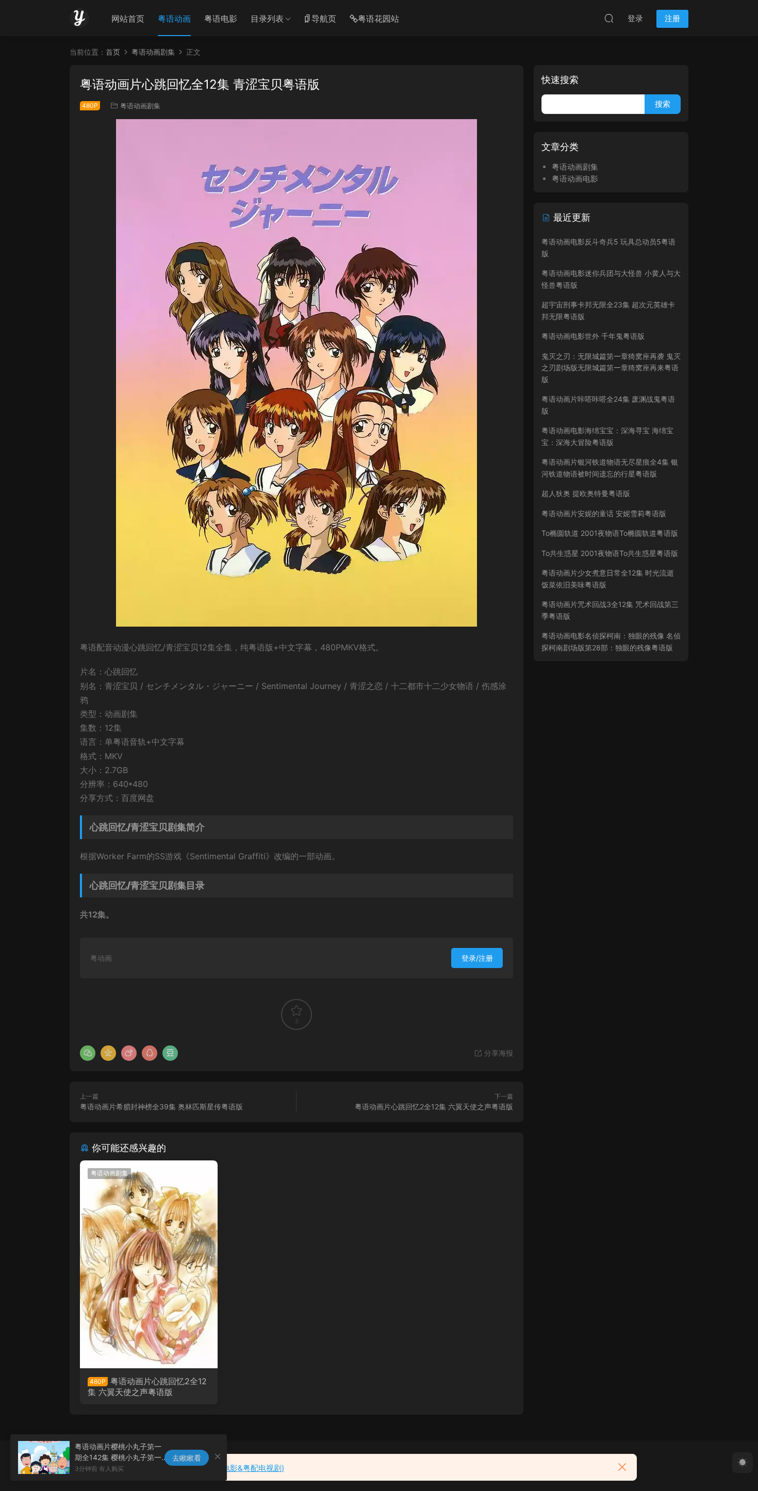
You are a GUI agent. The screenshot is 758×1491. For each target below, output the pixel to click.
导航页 (323, 18)
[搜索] (609, 18)
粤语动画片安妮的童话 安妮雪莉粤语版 (603, 513)
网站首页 (127, 18)
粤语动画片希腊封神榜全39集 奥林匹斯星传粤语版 (161, 1106)
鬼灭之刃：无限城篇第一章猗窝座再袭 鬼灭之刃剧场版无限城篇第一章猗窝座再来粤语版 (611, 368)
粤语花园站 (378, 18)
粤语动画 (174, 18)
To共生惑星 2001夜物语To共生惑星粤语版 (609, 553)
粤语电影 (220, 18)
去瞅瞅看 (186, 1457)
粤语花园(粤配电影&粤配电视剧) (228, 1468)
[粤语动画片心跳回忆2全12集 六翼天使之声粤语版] (149, 1264)
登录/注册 (477, 958)
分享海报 (497, 1052)
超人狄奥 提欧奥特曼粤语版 (585, 493)
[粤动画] (79, 18)
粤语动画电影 (575, 179)
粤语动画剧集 (140, 106)
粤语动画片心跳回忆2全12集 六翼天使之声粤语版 (434, 1106)
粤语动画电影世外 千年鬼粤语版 (593, 336)
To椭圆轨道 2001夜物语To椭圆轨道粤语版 (609, 533)
